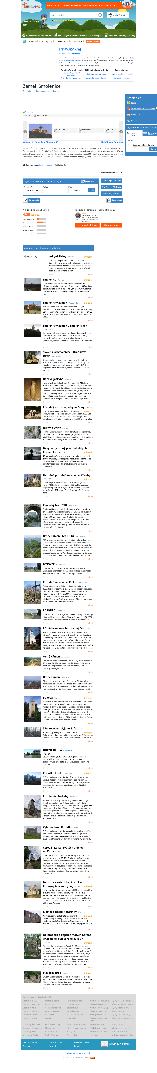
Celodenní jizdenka (110, 193)
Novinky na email (119, 1043)
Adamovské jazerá (92, 78)
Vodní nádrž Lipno (53, 1008)
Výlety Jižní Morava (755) (122, 1018)
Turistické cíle (66, 78)
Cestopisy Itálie (29, 1008)
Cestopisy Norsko (30, 1018)
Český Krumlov (51, 1035)
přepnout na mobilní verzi (78, 1053)
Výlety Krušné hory (98, 1028)
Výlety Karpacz (118, 1024)
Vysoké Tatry (72, 1035)
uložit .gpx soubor (45, 165)
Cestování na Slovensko (70, 53)
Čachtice (104, 78)
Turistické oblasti (74, 1001)
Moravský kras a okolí (76, 1024)
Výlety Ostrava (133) (120, 1011)
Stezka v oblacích (52, 1028)
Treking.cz (94, 1035)
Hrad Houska (51, 1031)
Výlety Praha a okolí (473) (123, 1001)
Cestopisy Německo (31, 1011)
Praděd (48, 1018)
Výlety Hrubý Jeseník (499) (98, 1019)
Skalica (89, 74)
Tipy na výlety (68, 73)
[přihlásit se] (127, 3)
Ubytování (135, 114)
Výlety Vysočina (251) (121, 1014)
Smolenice (27, 115)
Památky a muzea (44, 91)
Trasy (76, 73)
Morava (116, 60)
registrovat (127, 7)
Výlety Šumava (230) (98, 1011)
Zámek (56, 91)
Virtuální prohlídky (120, 1031)
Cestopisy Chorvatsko (32, 1028)
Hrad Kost (49, 1014)
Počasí (134, 120)
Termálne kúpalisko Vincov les (121, 74)
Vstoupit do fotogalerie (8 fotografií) (40, 142)
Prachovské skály (52, 1024)
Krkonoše (71, 1018)
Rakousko (69, 60)
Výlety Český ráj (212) (99, 1008)
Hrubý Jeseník (73, 1011)
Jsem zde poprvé (30, 1042)
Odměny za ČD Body (111, 187)
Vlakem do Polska (30, 1035)
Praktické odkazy (81, 1042)
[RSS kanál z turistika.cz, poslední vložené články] (92, 1057)
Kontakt (77, 1046)
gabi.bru (78, 220)
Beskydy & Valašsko (75, 1014)
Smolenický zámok (121, 78)
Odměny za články (56, 1042)
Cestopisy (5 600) (30, 1001)
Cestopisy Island (30, 1031)
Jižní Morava (72, 1008)
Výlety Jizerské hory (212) (100, 1014)
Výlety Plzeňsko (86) (120, 1008)
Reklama (26, 1046)
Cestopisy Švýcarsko (31, 1024)
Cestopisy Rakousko (31, 1004)
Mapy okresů (60, 20)
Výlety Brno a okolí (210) (122, 1004)
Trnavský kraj (70, 49)
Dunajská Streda (99, 74)
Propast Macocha (52, 1011)
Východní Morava (75, 1004)
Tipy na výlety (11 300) (78, 20)
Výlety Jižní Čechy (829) (99, 1004)
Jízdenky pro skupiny (111, 181)
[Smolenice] (73, 112)
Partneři (52, 1046)
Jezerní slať (50, 1004)
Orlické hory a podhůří (77, 1028)
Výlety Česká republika (99, 1001)
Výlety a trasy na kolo (121, 1028)
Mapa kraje (77, 78)
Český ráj (71, 1031)
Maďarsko (77, 60)
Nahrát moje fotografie (112, 142)
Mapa (133, 102)
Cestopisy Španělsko (32, 1014)
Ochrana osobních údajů (122, 1035)
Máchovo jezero (52, 1001)
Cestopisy (71, 75)
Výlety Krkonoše (97, 1024)
